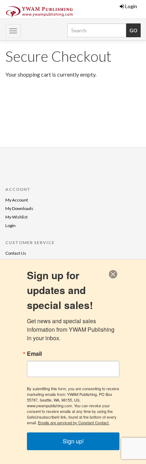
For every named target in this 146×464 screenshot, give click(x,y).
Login (131, 6)
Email (34, 354)
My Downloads (19, 208)
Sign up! (73, 441)
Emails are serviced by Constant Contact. (74, 422)
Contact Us (15, 253)
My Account (16, 200)
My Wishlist (16, 217)
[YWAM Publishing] (39, 12)
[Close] (113, 274)
